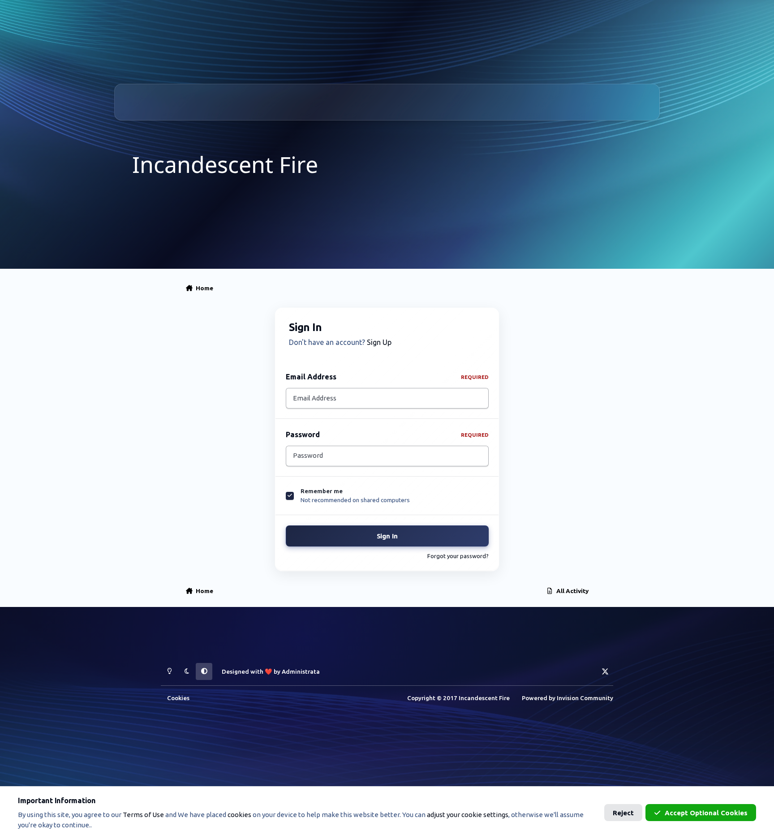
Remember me (322, 491)
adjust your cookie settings (467, 814)
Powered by (567, 697)
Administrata (301, 671)
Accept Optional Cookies (706, 813)
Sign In (387, 536)
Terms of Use (143, 814)
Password (387, 434)
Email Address (387, 377)
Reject (623, 813)
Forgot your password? (458, 556)
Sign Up (379, 342)
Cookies (178, 697)
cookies (239, 814)
